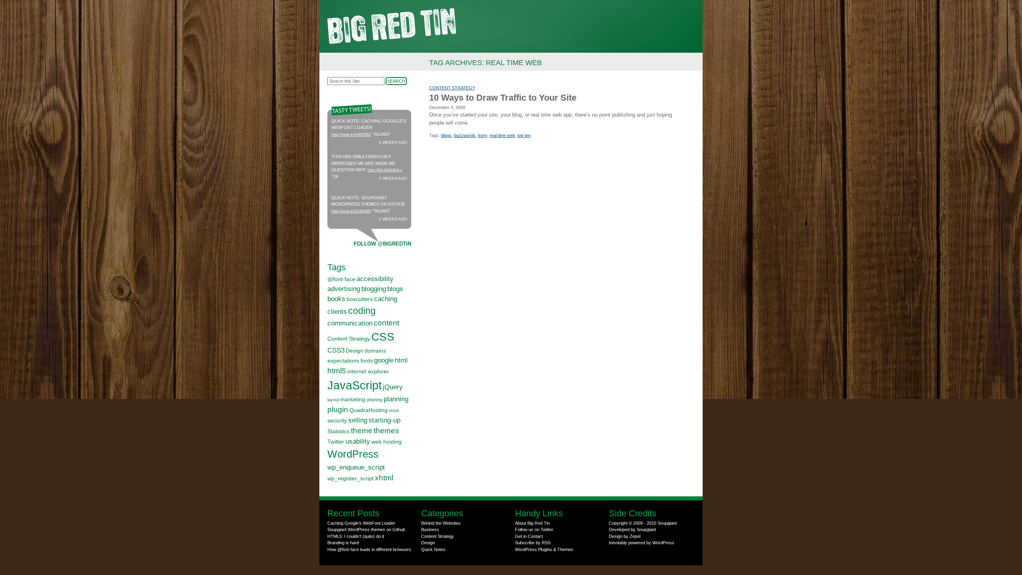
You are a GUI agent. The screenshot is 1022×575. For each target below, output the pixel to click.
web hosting (386, 441)
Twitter (335, 441)
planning (396, 399)
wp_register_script (350, 478)
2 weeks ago (393, 142)
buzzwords (464, 135)
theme (361, 430)
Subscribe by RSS (533, 542)
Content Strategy (452, 87)
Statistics (338, 431)
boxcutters (360, 299)
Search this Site (344, 81)
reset (394, 410)
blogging (373, 289)
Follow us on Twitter (534, 529)
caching (385, 299)
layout (333, 399)
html (401, 360)
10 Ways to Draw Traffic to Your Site (502, 98)
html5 (336, 371)
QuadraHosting (368, 410)
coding (362, 310)
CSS (382, 337)
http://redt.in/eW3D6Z (351, 134)
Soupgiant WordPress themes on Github (366, 529)
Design (354, 350)
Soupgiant (667, 523)
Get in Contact (529, 536)
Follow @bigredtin (382, 244)
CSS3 (336, 350)
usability (357, 441)
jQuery (393, 387)
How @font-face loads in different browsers (369, 549)
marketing (352, 399)
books (336, 299)
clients (337, 311)
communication (349, 323)
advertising (343, 289)
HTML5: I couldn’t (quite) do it (355, 536)
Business (430, 529)
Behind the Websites (441, 523)
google (384, 360)
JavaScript (354, 385)
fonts (366, 360)
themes (386, 430)
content (386, 323)
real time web (502, 135)
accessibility (375, 279)
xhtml (384, 478)
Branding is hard (343, 542)
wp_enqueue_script (356, 467)
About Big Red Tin (532, 523)
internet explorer (368, 371)
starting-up (384, 420)
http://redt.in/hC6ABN (351, 211)
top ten (524, 135)
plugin (337, 409)
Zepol (635, 536)
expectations (343, 360)
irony (482, 135)
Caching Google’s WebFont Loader (361, 523)
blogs (446, 135)
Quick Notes (433, 549)
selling (357, 420)
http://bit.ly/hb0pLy (385, 170)
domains (375, 350)
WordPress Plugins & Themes (544, 549)
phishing (374, 399)
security (337, 420)
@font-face (341, 279)
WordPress (352, 454)
